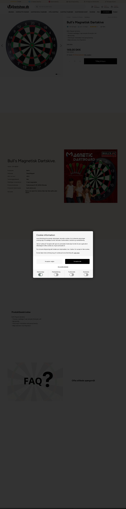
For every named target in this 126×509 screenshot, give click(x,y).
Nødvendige (40, 272)
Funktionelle (71, 272)
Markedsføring (56, 272)
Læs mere (76, 253)
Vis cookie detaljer (63, 267)
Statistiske (86, 272)
